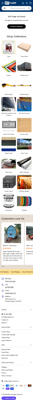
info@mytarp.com (10, 293)
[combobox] (16, 8)
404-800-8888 (9, 287)
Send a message (10, 281)
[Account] (27, 3)
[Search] (29, 8)
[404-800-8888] (23, 3)
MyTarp (8, 394)
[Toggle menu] (2, 3)
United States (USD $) (10, 381)
